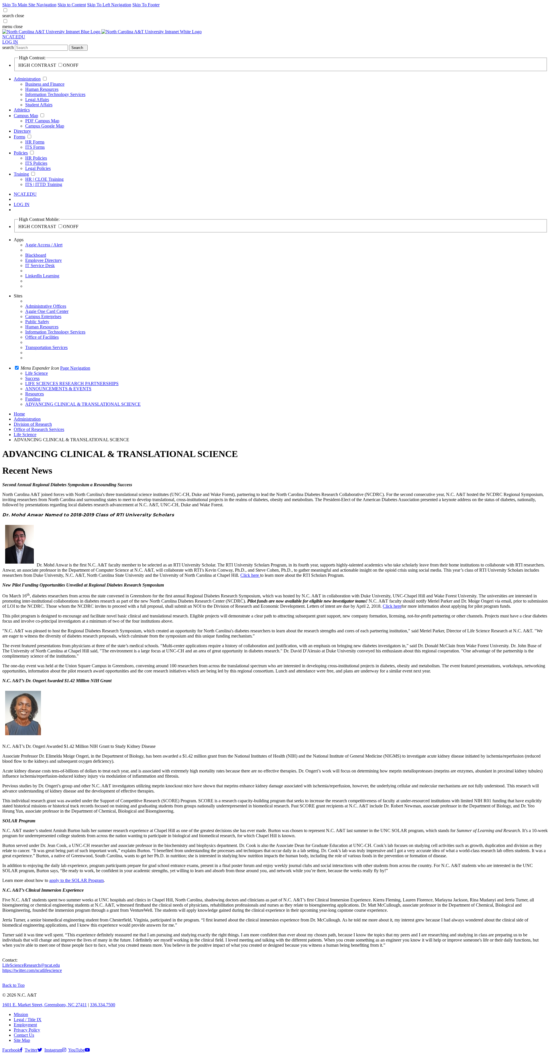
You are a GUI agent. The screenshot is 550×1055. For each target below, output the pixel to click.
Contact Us (24, 1035)
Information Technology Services (55, 94)
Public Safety (37, 321)
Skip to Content (72, 4)
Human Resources (41, 89)
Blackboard (35, 255)
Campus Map (26, 115)
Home (19, 413)
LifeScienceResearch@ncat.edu (31, 965)
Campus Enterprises (43, 316)
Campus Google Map (44, 125)
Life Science (25, 434)
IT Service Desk (40, 265)
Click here (250, 575)
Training (21, 174)
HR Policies (36, 158)
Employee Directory (43, 260)
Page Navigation (75, 368)
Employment (25, 1024)
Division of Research (33, 424)
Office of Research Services (39, 429)
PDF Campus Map (42, 120)
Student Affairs (38, 104)
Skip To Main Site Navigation (29, 4)
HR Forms (34, 142)
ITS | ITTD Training (43, 184)
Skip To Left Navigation (109, 4)
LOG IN (10, 42)
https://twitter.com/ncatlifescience (32, 970)
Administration (27, 79)
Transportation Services (46, 347)
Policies (21, 152)
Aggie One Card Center (46, 311)
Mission (21, 1014)
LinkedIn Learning (42, 275)
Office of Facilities (42, 337)
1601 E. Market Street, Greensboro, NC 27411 (44, 1004)
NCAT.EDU (13, 36)
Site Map (22, 1040)
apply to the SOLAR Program (76, 880)
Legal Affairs (37, 99)
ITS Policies (36, 163)
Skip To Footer (146, 4)
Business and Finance (44, 84)
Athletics (22, 109)
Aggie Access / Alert (43, 244)
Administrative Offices (45, 306)
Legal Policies (38, 168)
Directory (22, 131)
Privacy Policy (27, 1029)
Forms (19, 136)
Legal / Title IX (28, 1019)
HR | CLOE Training (44, 179)
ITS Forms (35, 147)
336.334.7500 (102, 1004)
